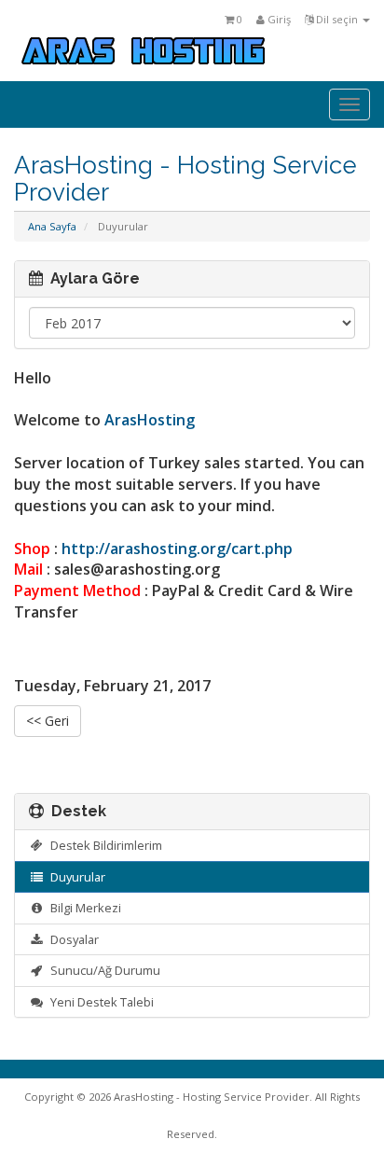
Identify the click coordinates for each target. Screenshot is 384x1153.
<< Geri (47, 720)
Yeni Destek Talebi (99, 1001)
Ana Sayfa (52, 226)
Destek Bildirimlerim (103, 845)
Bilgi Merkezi (83, 907)
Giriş (278, 19)
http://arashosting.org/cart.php (177, 548)
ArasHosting (149, 420)
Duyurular (75, 876)
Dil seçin (337, 19)
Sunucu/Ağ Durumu (102, 970)
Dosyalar (72, 939)
